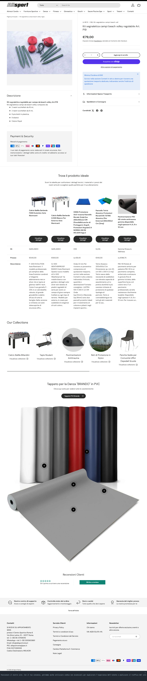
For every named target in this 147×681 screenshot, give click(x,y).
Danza (45, 11)
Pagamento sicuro (60, 640)
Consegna (57, 645)
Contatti (130, 11)
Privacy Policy (58, 627)
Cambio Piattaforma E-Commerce (66, 649)
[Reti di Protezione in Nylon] (101, 340)
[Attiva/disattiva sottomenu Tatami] (124, 11)
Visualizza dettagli (38, 239)
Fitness (56, 11)
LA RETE (85, 22)
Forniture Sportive (31, 11)
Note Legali (57, 653)
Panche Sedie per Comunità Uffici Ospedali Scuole (128, 358)
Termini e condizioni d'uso (63, 632)
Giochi (80, 11)
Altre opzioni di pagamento (111, 67)
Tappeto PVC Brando (72, 396)
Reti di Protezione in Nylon (101, 356)
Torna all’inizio (73, 611)
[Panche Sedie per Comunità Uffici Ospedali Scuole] (128, 340)
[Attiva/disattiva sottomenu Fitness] (60, 11)
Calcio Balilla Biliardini (18, 355)
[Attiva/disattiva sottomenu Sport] (113, 11)
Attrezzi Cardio (13, 11)
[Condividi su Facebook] (97, 110)
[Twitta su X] (93, 110)
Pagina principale (12, 17)
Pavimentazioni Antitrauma (73, 356)
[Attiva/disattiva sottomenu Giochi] (84, 11)
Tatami (119, 11)
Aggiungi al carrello (121, 55)
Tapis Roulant (46, 355)
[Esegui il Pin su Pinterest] (101, 110)
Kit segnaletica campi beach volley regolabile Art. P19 (32, 17)
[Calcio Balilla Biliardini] (19, 340)
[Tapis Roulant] (46, 340)
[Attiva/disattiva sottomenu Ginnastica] (74, 11)
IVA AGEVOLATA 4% (94, 632)
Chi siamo (90, 627)
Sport (109, 11)
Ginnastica (68, 11)
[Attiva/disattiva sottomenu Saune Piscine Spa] (104, 11)
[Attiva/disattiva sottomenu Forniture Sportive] (39, 11)
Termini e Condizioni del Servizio (65, 636)
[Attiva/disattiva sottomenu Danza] (49, 11)
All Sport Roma (16, 670)
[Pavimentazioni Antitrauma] (73, 340)
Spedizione (98, 41)
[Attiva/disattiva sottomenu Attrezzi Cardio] (20, 11)
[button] (138, 5)
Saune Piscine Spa (95, 11)
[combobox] (79, 5)
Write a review (92, 582)
